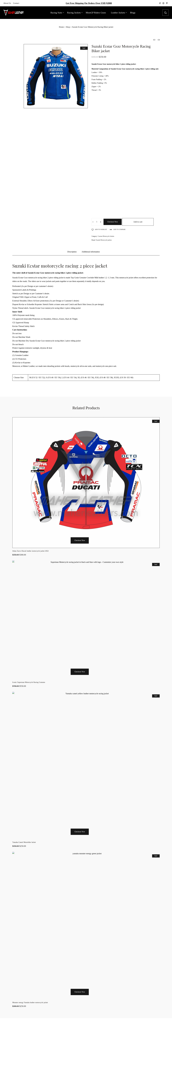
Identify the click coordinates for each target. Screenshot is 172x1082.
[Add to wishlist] (98, 545)
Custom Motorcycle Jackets (106, 236)
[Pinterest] (91, 1074)
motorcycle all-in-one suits (80, 366)
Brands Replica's (112, 1031)
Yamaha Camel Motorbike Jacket (24, 842)
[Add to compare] (105, 545)
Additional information (91, 252)
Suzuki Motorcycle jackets (104, 240)
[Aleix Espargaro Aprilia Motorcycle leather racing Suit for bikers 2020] (154, 39)
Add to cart (137, 222)
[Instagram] (86, 1074)
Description (72, 252)
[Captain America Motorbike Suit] (158, 39)
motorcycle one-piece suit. (106, 366)
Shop (68, 27)
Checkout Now (112, 222)
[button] (67, 545)
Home (61, 27)
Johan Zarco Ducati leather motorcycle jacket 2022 (30, 551)
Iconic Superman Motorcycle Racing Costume (28, 682)
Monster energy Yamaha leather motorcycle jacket (30, 1002)
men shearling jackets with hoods (56, 366)
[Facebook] (80, 1074)
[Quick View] (92, 545)
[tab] (72, 253)
